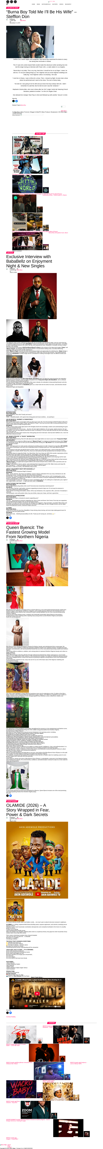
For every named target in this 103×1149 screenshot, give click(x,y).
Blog (9, 1146)
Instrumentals (46, 4)
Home (33, 4)
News (38, 4)
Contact (10, 1147)
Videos (61, 4)
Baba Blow (23, 20)
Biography (68, 4)
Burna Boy (23, 105)
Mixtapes (55, 4)
